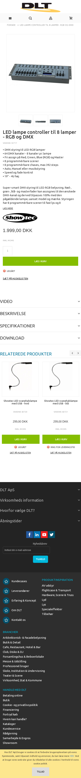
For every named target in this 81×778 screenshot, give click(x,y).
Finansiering (11, 709)
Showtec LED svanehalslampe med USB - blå (61, 402)
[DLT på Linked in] (37, 534)
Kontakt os (18, 619)
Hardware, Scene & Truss (58, 595)
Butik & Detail (12, 642)
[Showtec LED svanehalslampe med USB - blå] (60, 379)
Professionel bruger (16, 666)
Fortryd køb (10, 714)
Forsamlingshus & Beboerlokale (23, 656)
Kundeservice (12, 728)
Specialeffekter (52, 609)
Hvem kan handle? (15, 719)
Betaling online (13, 695)
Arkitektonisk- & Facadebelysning (24, 637)
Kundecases (19, 581)
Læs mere (8, 208)
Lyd (44, 599)
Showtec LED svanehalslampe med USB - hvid (20, 402)
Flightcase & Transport (56, 590)
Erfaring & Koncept (23, 600)
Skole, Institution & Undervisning (24, 670)
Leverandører (20, 590)
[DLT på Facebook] (30, 534)
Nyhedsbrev (40, 543)
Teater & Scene (13, 675)
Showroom (10, 742)
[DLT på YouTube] (44, 534)
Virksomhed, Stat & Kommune (22, 680)
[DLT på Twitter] (51, 534)
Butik (6, 700)
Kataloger (9, 723)
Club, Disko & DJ (13, 651)
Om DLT (16, 610)
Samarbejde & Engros (17, 738)
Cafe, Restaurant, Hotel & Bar (21, 647)
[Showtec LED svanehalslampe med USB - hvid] (20, 379)
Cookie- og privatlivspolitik (20, 705)
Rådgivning (10, 733)
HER (72, 756)
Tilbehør (47, 614)
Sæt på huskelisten (15, 278)
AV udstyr (48, 585)
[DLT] (40, 7)
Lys (44, 604)
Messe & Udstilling (14, 661)
